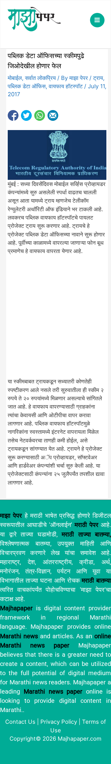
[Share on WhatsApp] (39, 115)
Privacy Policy (58, 721)
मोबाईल (15, 77)
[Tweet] (26, 115)
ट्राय (98, 77)
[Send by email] (52, 115)
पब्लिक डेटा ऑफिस (27, 86)
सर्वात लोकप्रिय (40, 77)
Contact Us (20, 721)
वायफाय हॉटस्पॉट (66, 86)
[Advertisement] (55, 319)
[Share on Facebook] (13, 115)
